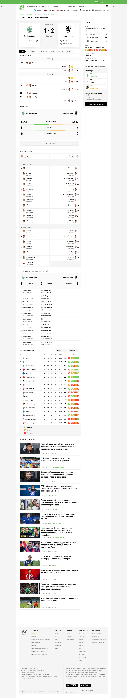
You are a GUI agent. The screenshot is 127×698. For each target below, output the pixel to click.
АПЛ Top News (50, 10)
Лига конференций (58, 467)
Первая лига (70, 636)
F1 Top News (73, 10)
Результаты (45, 6)
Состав (52, 51)
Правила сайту (35, 642)
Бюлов (69, 43)
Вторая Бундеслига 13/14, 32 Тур (95, 28)
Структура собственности (39, 654)
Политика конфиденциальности (41, 639)
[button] (55, 6)
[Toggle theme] (97, 2)
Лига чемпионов (100, 10)
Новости (70, 51)
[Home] (22, 10)
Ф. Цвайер (88, 55)
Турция (81, 660)
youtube (57, 639)
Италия (54, 593)
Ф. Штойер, (93, 60)
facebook (58, 633)
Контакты (34, 645)
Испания (62, 10)
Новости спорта (33, 6)
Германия (81, 633)
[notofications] (102, 2)
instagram (58, 642)
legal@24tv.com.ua (43, 674)
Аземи (30, 40)
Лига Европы (86, 10)
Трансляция (42, 51)
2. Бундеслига (29, 14)
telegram (58, 645)
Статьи (64, 6)
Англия (112, 10)
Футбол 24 (21, 14)
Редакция (34, 633)
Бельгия (81, 645)
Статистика (31, 51)
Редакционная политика (38, 651)
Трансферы (82, 6)
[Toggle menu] (106, 6)
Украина (38, 10)
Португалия (82, 657)
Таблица (60, 51)
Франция (55, 495)
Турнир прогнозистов (95, 104)
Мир (53, 481)
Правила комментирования (39, 648)
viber (56, 648)
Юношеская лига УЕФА (99, 639)
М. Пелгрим (101, 60)
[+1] (20, 2)
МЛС (80, 648)
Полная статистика (49, 143)
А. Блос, (87, 60)
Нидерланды (82, 651)
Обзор (22, 51)
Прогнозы (72, 6)
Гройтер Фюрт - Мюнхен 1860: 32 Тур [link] (44, 14)
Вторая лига (70, 639)
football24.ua (93, 672)
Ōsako (68, 40)
